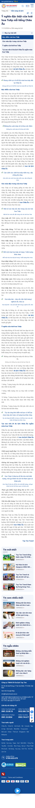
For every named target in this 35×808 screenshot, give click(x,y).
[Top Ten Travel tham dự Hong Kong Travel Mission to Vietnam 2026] (9, 587)
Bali (28, 732)
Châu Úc (10, 726)
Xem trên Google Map (8, 691)
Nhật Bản (16, 729)
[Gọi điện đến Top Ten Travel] (3, 774)
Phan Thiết (30, 746)
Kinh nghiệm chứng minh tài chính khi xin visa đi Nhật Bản (23, 625)
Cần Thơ (24, 749)
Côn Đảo (10, 746)
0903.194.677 (23, 717)
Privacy (3, 777)
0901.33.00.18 (7, 711)
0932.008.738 (23, 711)
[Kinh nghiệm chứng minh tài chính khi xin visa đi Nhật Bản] (9, 625)
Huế (18, 743)
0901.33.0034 (6, 717)
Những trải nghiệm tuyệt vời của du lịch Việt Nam (23, 663)
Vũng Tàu (30, 743)
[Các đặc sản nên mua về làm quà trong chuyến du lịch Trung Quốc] (9, 615)
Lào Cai (3, 751)
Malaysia (4, 734)
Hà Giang (11, 749)
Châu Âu (4, 726)
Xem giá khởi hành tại (7, 1)
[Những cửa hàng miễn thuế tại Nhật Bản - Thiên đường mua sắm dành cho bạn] (9, 653)
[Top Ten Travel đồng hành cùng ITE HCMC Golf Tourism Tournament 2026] (9, 557)
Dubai (9, 732)
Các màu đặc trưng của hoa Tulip (14, 41)
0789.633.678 (12, 758)
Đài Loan (4, 732)
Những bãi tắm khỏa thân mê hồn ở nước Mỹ (23, 605)
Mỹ (22, 726)
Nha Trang (17, 746)
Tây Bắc (3, 746)
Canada (27, 726)
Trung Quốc (24, 729)
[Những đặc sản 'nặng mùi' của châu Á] (9, 673)
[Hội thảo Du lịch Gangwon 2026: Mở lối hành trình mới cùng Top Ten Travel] (9, 567)
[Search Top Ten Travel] (22, 5)
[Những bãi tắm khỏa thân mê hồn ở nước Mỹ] (9, 605)
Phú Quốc (4, 749)
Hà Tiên (30, 749)
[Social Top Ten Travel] (31, 13)
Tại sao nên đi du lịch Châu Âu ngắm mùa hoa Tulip (17, 51)
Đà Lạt (23, 746)
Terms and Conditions (15, 777)
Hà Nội (3, 743)
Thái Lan (15, 732)
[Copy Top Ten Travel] (27, 13)
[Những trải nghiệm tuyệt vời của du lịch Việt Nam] (9, 663)
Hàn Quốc (10, 729)
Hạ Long (9, 743)
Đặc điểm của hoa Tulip (10, 37)
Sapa (14, 743)
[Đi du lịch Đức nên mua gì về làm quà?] (9, 635)
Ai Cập (3, 729)
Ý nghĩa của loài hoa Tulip (11, 45)
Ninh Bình (23, 743)
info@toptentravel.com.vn (9, 694)
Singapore (22, 732)
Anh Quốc (17, 726)
